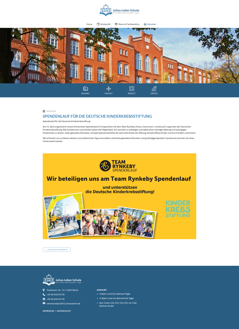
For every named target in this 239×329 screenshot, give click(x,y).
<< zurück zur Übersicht (57, 250)
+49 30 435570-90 (55, 294)
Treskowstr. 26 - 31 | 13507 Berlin (62, 290)
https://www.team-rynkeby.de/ (151, 126)
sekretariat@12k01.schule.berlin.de (63, 303)
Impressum (48, 311)
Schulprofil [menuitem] (105, 24)
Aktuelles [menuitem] (151, 24)
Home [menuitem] (89, 24)
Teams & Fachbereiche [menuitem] (128, 24)
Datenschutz (64, 311)
